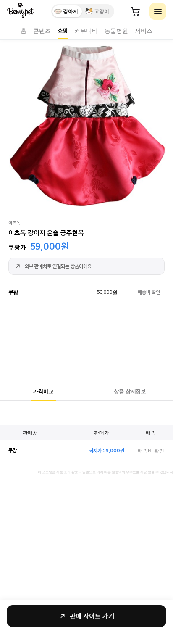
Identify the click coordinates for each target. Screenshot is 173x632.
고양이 (101, 11)
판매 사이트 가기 (92, 615)
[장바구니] (135, 11)
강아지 (70, 11)
